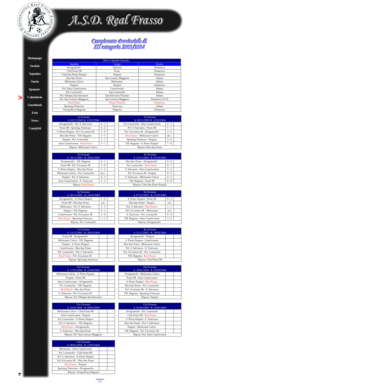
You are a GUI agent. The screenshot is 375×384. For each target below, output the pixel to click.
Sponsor (34, 89)
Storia (35, 81)
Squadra (35, 73)
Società (34, 66)
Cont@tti (35, 128)
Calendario (34, 97)
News (34, 120)
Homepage (35, 58)
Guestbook (35, 105)
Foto (35, 112)
